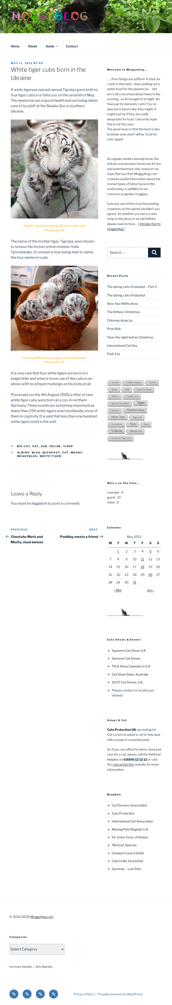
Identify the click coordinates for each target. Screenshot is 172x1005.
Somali (114, 382)
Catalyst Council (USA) (128, 853)
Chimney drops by (120, 320)
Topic (133, 423)
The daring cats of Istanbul (126, 295)
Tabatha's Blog (135, 410)
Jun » (150, 590)
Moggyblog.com (42, 917)
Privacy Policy (84, 994)
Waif (127, 389)
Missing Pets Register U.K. (130, 829)
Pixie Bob (114, 329)
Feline (55, 446)
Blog (36, 452)
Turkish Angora (133, 382)
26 (150, 574)
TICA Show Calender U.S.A (131, 666)
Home (15, 46)
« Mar (118, 590)
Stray (146, 424)
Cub (44, 446)
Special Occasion (120, 403)
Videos (117, 431)
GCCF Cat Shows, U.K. (128, 682)
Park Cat (113, 354)
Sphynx (115, 410)
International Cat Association (132, 821)
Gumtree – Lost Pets (126, 869)
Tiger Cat (137, 417)
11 (142, 559)
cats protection (123, 764)
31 (134, 582)
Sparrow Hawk (144, 389)
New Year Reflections (122, 303)
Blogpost (51, 452)
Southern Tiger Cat (121, 438)
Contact (72, 46)
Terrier (114, 389)
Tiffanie (115, 396)
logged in (39, 503)
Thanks (152, 382)
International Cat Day (122, 345)
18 (142, 567)
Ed (41, 63)
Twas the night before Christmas (130, 337)
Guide (50, 46)
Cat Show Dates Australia (130, 674)
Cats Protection (123, 813)
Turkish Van (132, 396)
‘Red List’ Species (124, 845)
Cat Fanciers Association (129, 805)
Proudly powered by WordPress (120, 994)
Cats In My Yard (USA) (127, 861)
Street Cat (136, 431)
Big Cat (23, 446)
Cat (35, 446)
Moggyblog (27, 456)
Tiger (68, 446)
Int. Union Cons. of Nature (130, 837)
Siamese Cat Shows (126, 658)
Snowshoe (116, 424)
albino (23, 452)
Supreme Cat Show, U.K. (129, 650)
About (32, 46)
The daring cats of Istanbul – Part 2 (132, 287)
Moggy (76, 452)
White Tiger (51, 456)
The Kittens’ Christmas (123, 312)
